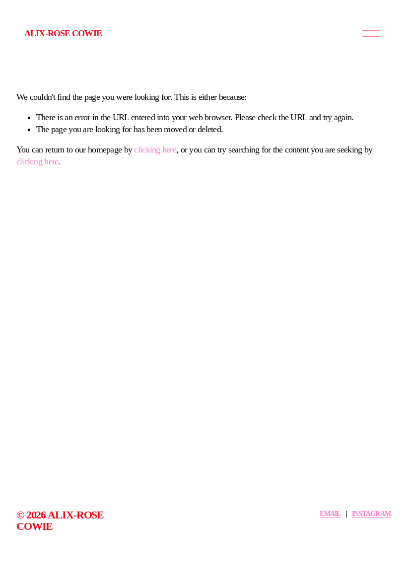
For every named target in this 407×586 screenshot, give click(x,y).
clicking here (155, 149)
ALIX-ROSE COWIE (63, 33)
